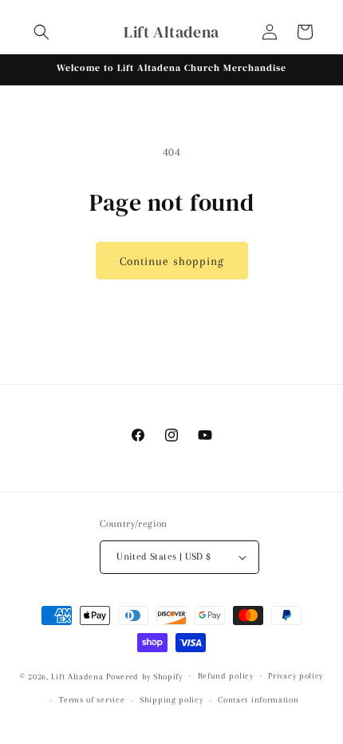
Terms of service (91, 700)
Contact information (258, 700)
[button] (41, 31)
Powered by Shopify (144, 676)
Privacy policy (295, 676)
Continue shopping (172, 261)
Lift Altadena (78, 676)
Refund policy (226, 676)
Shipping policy (171, 700)
